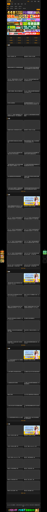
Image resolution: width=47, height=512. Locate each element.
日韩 (15, 3)
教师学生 (11, 8)
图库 (35, 1)
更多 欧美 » (23, 345)
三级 (25, 3)
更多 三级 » (23, 493)
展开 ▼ (38, 9)
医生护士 (20, 8)
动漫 (22, 3)
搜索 (38, 1)
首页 (9, 3)
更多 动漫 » (23, 420)
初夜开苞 (20, 6)
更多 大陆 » (23, 191)
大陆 (12, 3)
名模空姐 (16, 8)
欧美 (18, 3)
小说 (32, 1)
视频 (28, 1)
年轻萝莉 (11, 6)
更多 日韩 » (23, 268)
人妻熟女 (16, 6)
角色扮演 (24, 8)
